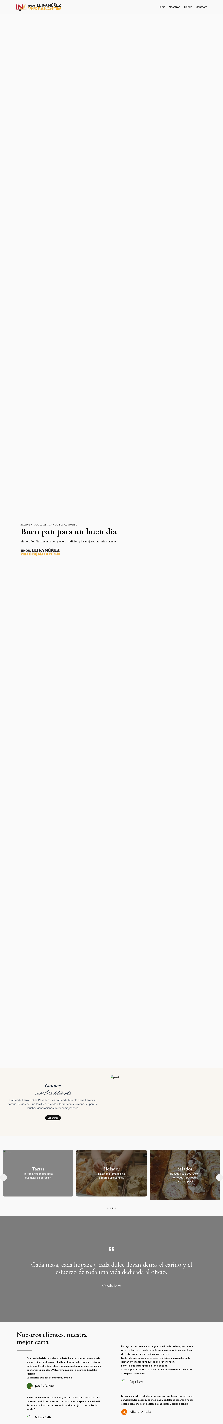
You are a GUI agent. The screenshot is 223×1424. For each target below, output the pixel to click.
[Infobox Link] (59, 1175)
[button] (107, 1208)
